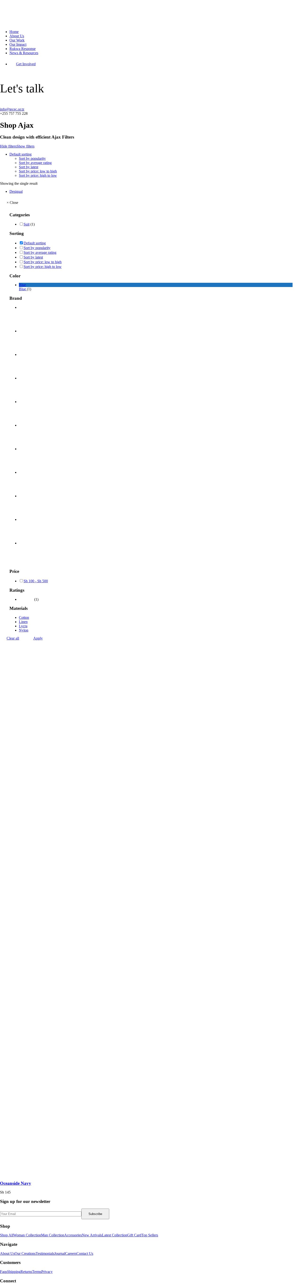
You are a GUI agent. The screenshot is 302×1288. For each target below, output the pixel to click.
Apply (38, 638)
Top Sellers (149, 1235)
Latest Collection (114, 1235)
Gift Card (134, 1235)
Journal (59, 1253)
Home (14, 32)
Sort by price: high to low (38, 175)
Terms (36, 1272)
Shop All (6, 1235)
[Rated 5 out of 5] (26, 599)
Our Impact (17, 44)
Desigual (16, 191)
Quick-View (296, 5)
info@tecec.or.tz (12, 109)
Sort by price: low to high (38, 171)
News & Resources (23, 53)
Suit (26, 224)
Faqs (3, 1272)
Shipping (14, 1272)
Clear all (13, 638)
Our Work (17, 40)
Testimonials (45, 1253)
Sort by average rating (35, 163)
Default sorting (20, 154)
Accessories (73, 1235)
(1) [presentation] (32, 224)
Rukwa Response (22, 49)
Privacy (47, 1272)
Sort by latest (28, 167)
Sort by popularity (32, 158)
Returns (26, 1272)
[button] (106, 1174)
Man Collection (52, 1235)
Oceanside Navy (15, 1183)
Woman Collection (27, 1235)
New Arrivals (92, 1235)
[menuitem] (155, 32)
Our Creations (25, 1253)
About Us (16, 36)
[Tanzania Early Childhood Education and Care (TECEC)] (151, 12)
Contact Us (84, 1253)
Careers (70, 1253)
